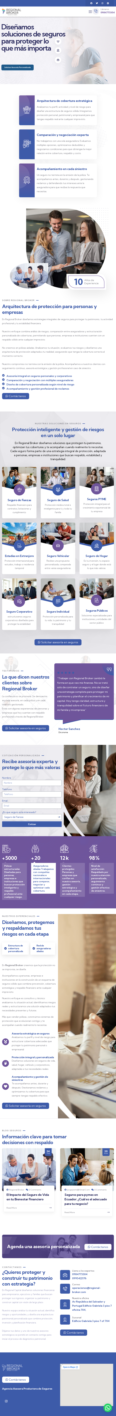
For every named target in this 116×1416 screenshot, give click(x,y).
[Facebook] (91, 3)
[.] (90, 12)
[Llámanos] (95, 11)
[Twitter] (97, 3)
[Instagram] (102, 3)
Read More (16, 1212)
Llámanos (105, 9)
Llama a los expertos (83, 1270)
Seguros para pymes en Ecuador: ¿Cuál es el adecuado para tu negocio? (32, 1199)
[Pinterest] (108, 3)
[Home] (11, 11)
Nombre (6, 777)
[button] (112, 1184)
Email (4, 800)
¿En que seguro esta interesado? (19, 812)
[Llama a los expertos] (65, 1275)
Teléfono (7, 789)
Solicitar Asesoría (11, 67)
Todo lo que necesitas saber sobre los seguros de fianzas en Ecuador (91, 1199)
